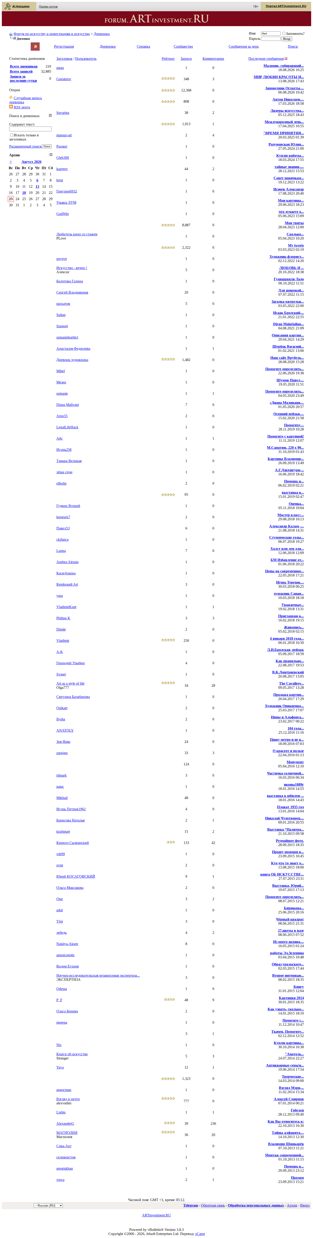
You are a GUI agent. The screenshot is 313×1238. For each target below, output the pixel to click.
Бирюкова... (294, 908)
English (14, 44)
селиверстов (66, 1157)
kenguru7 (63, 517)
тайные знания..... (289, 167)
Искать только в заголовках (24, 137)
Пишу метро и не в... (287, 740)
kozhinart (63, 831)
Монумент (295, 762)
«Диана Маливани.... (287, 403)
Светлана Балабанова (73, 697)
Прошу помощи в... (288, 852)
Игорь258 (63, 450)
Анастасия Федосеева (73, 348)
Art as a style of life (70, 683)
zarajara (62, 753)
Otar (59, 899)
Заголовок (64, 59)
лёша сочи (64, 472)
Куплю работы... (290, 155)
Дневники (102, 34)
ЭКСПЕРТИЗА (68, 980)
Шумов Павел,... (290, 380)
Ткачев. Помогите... (287, 1032)
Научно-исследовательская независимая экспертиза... (98, 975)
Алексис (63, 272)
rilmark (61, 775)
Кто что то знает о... (287, 863)
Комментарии (213, 59)
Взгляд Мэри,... (291, 1088)
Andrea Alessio (67, 562)
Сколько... (295, 234)
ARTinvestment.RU (156, 1215)
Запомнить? (295, 34)
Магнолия (64, 1137)
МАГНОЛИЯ (66, 1133)
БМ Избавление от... (287, 560)
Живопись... (294, 627)
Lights (61, 1112)
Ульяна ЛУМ (66, 202)
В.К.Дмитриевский (288, 672)
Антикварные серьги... (285, 1065)
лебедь (61, 933)
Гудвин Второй (68, 506)
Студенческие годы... (286, 537)
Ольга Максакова (69, 888)
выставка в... (293, 492)
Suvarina (62, 113)
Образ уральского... (288, 964)
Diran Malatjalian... (288, 324)
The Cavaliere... (291, 683)
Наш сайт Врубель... (287, 358)
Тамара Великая (69, 461)
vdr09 (60, 854)
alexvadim (63, 1103)
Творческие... (293, 1076)
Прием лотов (48, 6)
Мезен (61, 382)
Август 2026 (31, 162)
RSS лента (22, 107)
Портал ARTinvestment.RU (286, 6)
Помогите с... (293, 1020)
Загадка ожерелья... (288, 301)
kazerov (62, 169)
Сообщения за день (244, 46)
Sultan (61, 315)
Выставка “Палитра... (285, 829)
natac (60, 787)
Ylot (59, 921)
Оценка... (296, 504)
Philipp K (63, 618)
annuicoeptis (65, 955)
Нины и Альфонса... (287, 717)
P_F (59, 1000)
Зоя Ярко (63, 742)
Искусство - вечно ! (71, 268)
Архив (292, 1205)
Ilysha (60, 719)
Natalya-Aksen (67, 944)
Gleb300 (62, 158)
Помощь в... (294, 481)
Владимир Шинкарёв (286, 1144)
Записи (186, 59)
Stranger (62, 1058)
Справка (143, 46)
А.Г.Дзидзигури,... (289, 470)
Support (62, 326)
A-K (59, 652)
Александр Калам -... (286, 526)
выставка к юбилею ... (285, 796)
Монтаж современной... (284, 1155)
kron (59, 180)
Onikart (61, 708)
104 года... (296, 728)
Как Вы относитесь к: (286, 1121)
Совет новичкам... (289, 178)
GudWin (62, 214)
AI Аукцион (21, 6)
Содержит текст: (22, 124)
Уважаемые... (292, 605)
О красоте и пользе (288, 751)
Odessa (61, 989)
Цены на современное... (284, 571)
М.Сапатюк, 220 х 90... (285, 447)
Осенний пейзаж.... (288, 414)
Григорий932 (66, 191)
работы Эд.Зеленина (287, 953)
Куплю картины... (289, 1043)
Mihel (60, 371)
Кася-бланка (66, 573)
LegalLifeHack (67, 427)
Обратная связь (213, 1205)
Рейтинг (168, 59)
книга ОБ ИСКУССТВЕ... (282, 874)
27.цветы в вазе (291, 930)
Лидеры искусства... (287, 111)
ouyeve (61, 259)
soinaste (62, 393)
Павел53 (63, 528)
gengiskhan (64, 1168)
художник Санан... (289, 594)
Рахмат (61, 146)
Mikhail (62, 798)
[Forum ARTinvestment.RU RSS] (35, 47)
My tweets (296, 245)
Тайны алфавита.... (288, 1133)
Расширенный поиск (25, 146)
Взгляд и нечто (68, 1099)
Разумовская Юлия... (286, 144)
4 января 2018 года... (287, 638)
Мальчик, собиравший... (284, 66)
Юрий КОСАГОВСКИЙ (75, 876)
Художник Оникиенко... (284, 706)
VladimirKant (66, 607)
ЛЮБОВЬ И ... (291, 268)
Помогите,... (294, 425)
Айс (59, 438)
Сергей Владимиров (72, 292)
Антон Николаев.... (288, 99)
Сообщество (183, 46)
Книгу (299, 987)
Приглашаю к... (291, 616)
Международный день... (284, 122)
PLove (61, 238)
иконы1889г (294, 784)
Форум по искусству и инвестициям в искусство (52, 34)
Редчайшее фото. (290, 841)
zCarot (200, 1234)
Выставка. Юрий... (288, 886)
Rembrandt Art (67, 584)
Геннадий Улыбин (70, 663)
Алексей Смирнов (289, 1099)
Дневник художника (72, 360)
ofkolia (61, 483)
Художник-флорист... (286, 257)
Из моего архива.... (288, 942)
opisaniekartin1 (67, 337)
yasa (59, 596)
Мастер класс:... (290, 515)
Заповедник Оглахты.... (284, 88)
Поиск (293, 46)
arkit (59, 910)
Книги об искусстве (72, 1054)
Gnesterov (63, 79)
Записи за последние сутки (23, 78)
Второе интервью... (288, 975)
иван (60, 68)
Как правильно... (290, 661)
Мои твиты (294, 223)
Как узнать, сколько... (286, 1009)
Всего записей (21, 71)
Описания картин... (288, 335)
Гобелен (297, 1110)
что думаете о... (291, 212)
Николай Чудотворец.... (284, 818)
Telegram (190, 1205)
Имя (252, 33)
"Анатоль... (294, 1054)
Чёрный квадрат (290, 919)
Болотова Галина (69, 281)
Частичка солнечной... (285, 773)
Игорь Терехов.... (290, 582)
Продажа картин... (288, 695)
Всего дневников (24, 66)
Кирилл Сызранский (72, 843)
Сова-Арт (63, 1146)
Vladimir (62, 640)
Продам (297, 1178)
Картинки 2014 (291, 998)
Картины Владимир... (286, 459)
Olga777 (62, 687)
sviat (59, 865)
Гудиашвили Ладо (289, 279)
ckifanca (62, 539)
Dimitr (61, 629)
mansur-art (64, 135)
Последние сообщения (266, 59)
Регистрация (64, 46)
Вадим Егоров (67, 966)
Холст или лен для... (287, 549)
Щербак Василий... (288, 346)
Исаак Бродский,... (288, 313)
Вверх (305, 1205)
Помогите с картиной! (285, 436)
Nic (59, 1045)
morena (61, 1022)
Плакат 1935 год (290, 807)
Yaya (60, 1067)
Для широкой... (291, 290)
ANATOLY (65, 730)
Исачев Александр (288, 189)
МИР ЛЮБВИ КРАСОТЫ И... (279, 77)
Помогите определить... (284, 369)
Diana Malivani (67, 405)
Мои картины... (291, 200)
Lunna (61, 551)
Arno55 (62, 416)
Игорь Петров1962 (71, 809)
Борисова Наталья (70, 820)
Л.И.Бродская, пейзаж (285, 650)
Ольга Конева (67, 1011)
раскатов (63, 304)
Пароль (254, 39)
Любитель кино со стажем (76, 234)
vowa (60, 1180)
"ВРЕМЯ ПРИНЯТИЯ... (283, 133)
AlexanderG (65, 1123)
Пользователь (85, 59)
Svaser (61, 674)
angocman (63, 1090)
